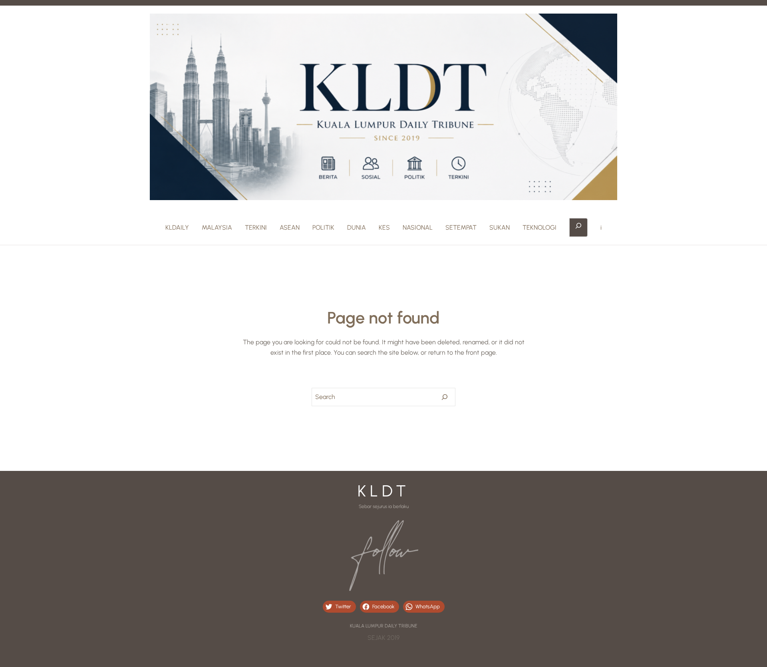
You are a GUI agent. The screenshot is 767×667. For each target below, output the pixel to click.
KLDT (384, 490)
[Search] (444, 397)
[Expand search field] (578, 227)
